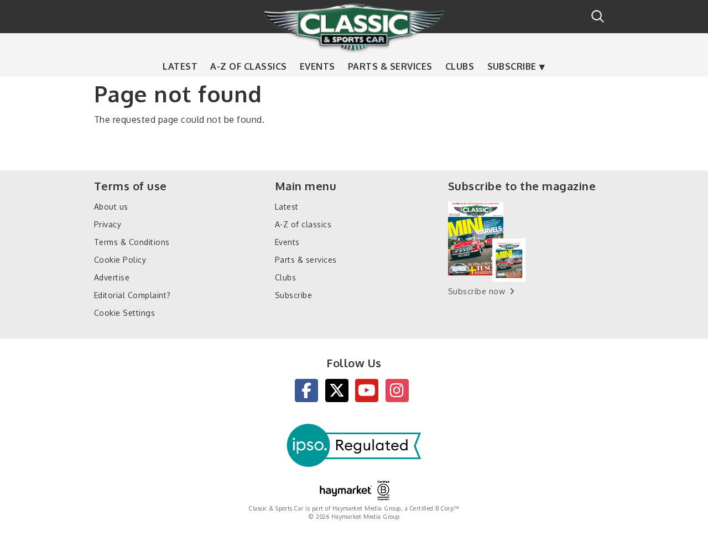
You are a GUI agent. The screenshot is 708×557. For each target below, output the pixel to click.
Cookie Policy (120, 259)
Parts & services (390, 66)
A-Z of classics (248, 66)
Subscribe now (476, 291)
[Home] (354, 27)
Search (597, 16)
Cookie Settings (124, 312)
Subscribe (512, 66)
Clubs (459, 66)
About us (111, 206)
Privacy (107, 224)
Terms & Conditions (132, 242)
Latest (180, 66)
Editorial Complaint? (132, 295)
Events (317, 66)
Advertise (111, 277)
